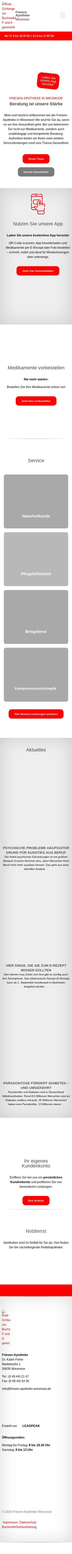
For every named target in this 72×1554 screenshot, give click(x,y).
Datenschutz (27, 1522)
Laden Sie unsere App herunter (48, 81)
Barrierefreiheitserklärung (19, 1527)
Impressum (11, 1522)
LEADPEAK (31, 1426)
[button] (62, 15)
